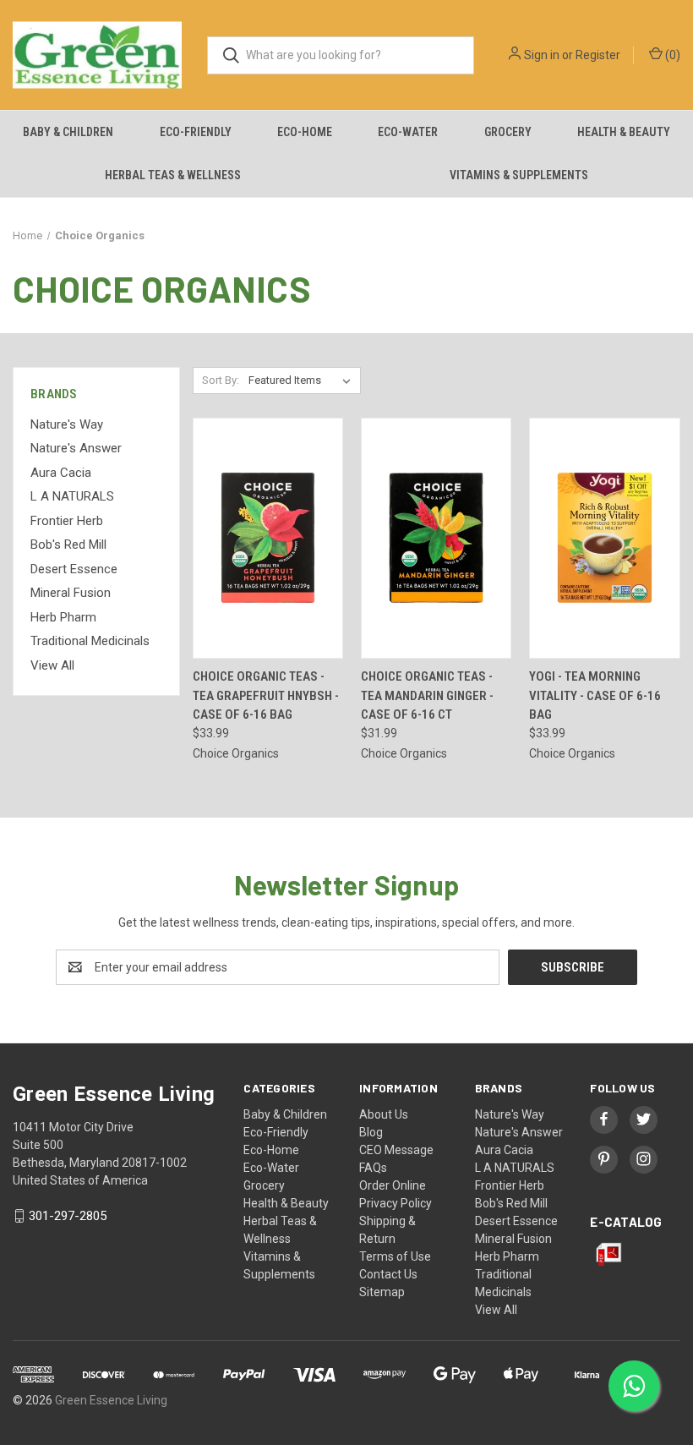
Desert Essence (73, 569)
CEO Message (396, 1150)
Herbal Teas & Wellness (173, 175)
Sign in (541, 55)
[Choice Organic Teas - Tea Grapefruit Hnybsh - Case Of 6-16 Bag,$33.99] (268, 538)
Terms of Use (395, 1256)
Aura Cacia (60, 472)
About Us (383, 1114)
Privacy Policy (395, 1203)
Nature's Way (66, 424)
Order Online (392, 1185)
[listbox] (303, 380)
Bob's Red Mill (68, 544)
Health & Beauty (623, 132)
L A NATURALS (72, 496)
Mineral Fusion (70, 592)
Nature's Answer (76, 448)
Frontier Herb (66, 520)
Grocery (508, 132)
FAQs (373, 1167)
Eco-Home (304, 132)
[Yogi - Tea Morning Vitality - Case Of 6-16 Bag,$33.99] (604, 538)
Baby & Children (68, 132)
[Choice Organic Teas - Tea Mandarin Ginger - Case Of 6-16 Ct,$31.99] (436, 538)
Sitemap (382, 1292)
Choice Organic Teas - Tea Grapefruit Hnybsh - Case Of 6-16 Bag (266, 695)
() (671, 55)
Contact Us (388, 1274)
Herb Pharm (63, 617)
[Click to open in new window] (604, 1119)
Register (598, 55)
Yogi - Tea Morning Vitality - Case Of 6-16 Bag (595, 695)
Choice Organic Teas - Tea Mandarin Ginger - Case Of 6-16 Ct (427, 695)
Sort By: (220, 380)
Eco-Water (408, 132)
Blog (371, 1132)
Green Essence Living (111, 1400)
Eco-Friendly (196, 132)
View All (52, 665)
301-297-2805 (67, 1215)
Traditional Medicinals (90, 641)
